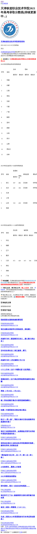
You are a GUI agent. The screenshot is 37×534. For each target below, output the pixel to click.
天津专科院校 (12, 526)
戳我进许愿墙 (20, 297)
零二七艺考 (25, 288)
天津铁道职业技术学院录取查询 (13, 41)
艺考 (6, 526)
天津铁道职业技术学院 (8, 52)
